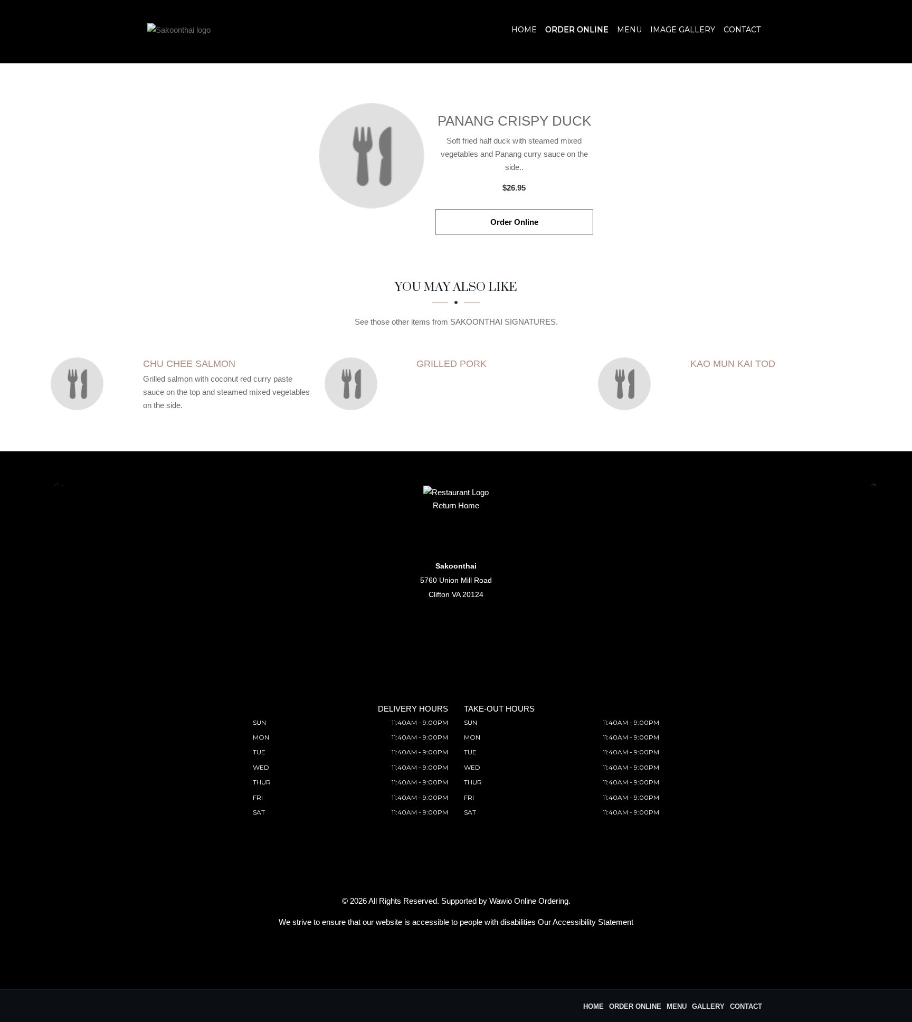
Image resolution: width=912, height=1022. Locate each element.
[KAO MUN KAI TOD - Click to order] (627, 383)
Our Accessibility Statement (585, 921)
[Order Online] (371, 156)
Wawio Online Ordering (528, 900)
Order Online (577, 29)
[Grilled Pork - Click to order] (354, 383)
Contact (742, 29)
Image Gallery (682, 29)
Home (524, 29)
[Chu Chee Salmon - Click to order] (80, 383)
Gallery (708, 1006)
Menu (629, 29)
